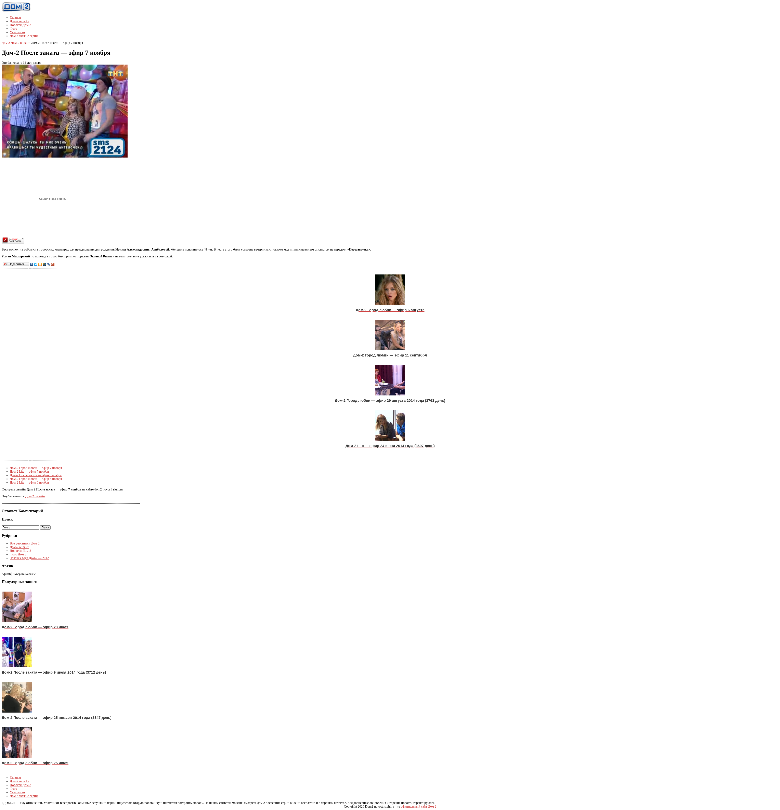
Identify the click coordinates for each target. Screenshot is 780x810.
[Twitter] (36, 264)
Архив (6, 574)
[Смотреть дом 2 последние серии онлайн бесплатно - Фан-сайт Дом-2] (16, 10)
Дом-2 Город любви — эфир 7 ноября (36, 468)
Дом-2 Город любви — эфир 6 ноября (36, 479)
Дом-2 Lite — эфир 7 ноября (29, 471)
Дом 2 (6, 42)
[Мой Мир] (44, 264)
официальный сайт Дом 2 (418, 806)
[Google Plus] (53, 264)
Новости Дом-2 (20, 25)
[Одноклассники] (40, 264)
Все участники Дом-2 (25, 543)
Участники (17, 32)
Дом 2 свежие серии (24, 36)
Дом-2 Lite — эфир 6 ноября (29, 482)
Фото (13, 28)
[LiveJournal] (49, 264)
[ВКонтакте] (31, 264)
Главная (15, 17)
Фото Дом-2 (18, 554)
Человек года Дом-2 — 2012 (29, 558)
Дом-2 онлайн (19, 21)
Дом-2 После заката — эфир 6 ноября (36, 475)
